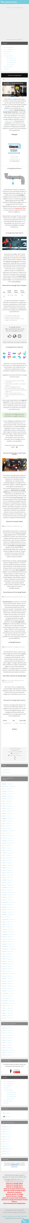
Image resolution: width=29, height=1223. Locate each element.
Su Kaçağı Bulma (9, 47)
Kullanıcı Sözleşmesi (8, 1216)
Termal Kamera (12, 60)
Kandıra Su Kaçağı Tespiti (15, 7)
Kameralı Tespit (12, 58)
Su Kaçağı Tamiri (9, 49)
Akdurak (22, 1179)
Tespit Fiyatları (8, 66)
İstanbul (7, 1113)
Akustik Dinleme (12, 62)
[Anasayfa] (3, 79)
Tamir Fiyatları (8, 51)
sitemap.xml (25, 1173)
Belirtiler (7, 54)
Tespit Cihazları (9, 56)
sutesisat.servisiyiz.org (16, 755)
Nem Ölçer (11, 64)
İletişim (7, 69)
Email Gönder (15, 753)
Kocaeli (7, 1116)
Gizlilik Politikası (21, 1216)
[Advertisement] (14, 23)
